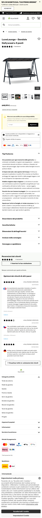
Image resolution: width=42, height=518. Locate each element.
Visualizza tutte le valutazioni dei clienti (23, 363)
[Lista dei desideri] (33, 18)
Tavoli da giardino (7, 409)
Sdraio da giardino (7, 413)
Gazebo (4, 389)
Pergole (4, 417)
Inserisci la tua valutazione (22, 263)
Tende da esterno (7, 381)
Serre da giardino (7, 397)
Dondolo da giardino (8, 401)
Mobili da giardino (7, 385)
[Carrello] (38, 18)
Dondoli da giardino (26, 31)
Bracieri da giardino (8, 405)
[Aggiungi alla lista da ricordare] (39, 39)
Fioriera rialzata (7, 393)
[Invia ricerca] (4, 25)
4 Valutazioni (17, 46)
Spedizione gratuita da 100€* (31, 13)
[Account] (28, 18)
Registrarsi (33, 124)
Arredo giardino (12, 31)
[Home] (5, 31)
